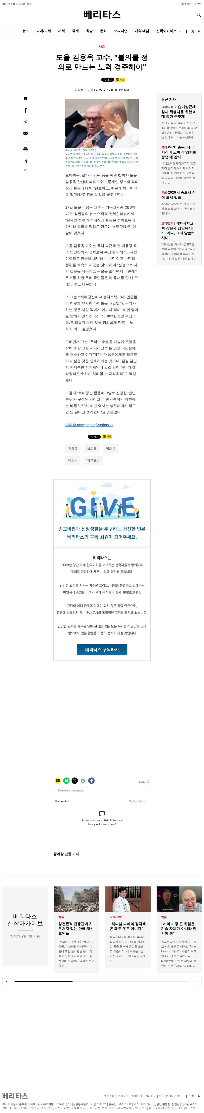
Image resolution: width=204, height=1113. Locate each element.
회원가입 (186, 4)
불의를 (92, 448)
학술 (89, 31)
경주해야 (93, 460)
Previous (6, 981)
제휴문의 (137, 1096)
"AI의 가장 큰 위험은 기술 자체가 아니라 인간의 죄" (178, 928)
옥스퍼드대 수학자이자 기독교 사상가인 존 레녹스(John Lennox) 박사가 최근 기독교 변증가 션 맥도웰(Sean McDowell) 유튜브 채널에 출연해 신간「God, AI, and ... (178, 953)
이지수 (79, 90)
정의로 (111, 448)
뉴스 (26, 31)
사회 (61, 31)
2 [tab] (102, 981)
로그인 (198, 4)
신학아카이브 (166, 31)
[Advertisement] (102, 1038)
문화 (103, 31)
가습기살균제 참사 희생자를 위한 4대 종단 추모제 (178, 112)
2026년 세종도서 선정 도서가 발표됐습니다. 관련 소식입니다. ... (178, 208)
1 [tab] (44, 981)
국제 (75, 31)
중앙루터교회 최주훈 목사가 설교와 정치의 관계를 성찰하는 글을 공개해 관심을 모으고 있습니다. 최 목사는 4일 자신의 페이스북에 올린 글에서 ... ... (128, 948)
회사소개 (109, 1096)
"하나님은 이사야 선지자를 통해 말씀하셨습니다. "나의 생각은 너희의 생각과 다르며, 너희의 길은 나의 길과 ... (178, 251)
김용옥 (73, 448)
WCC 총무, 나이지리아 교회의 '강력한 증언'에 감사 (178, 152)
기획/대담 (142, 31)
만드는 (73, 460)
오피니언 (121, 31)
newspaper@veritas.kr (95, 425)
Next (197, 981)
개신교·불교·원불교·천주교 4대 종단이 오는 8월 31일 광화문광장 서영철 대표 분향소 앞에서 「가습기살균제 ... (179, 130)
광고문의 (123, 1096)
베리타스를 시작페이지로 (17, 4)
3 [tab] (160, 981)
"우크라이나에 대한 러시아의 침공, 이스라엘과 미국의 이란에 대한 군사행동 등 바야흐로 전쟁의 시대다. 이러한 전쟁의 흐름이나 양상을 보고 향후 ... (76, 953)
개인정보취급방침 (169, 1096)
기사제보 (150, 1096)
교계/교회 (43, 31)
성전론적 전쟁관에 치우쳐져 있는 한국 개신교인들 (76, 928)
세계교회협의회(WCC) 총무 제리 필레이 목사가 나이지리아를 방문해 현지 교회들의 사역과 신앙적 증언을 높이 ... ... (178, 173)
